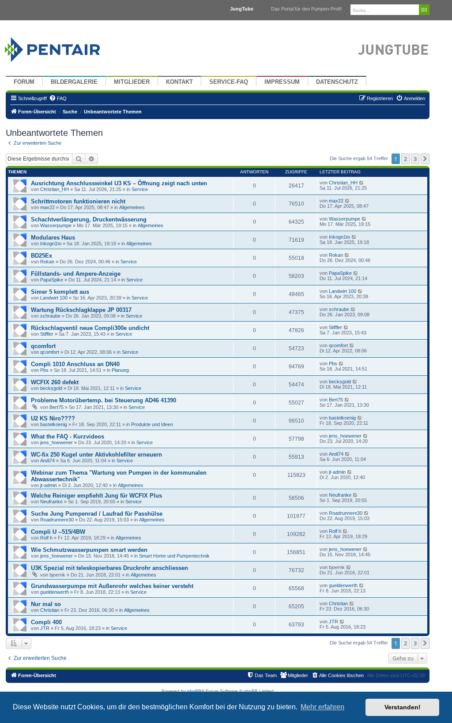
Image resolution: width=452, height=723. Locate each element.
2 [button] (405, 159)
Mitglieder (132, 82)
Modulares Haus (53, 237)
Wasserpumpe (56, 225)
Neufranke (51, 501)
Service (140, 189)
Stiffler (46, 334)
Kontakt (179, 82)
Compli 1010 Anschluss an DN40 (75, 364)
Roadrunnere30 (57, 519)
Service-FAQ (228, 82)
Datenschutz (337, 82)
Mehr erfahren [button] (322, 707)
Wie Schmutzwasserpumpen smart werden (89, 550)
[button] (425, 159)
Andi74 (47, 460)
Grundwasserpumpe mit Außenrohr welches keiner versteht (112, 586)
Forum (24, 82)
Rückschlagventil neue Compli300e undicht (90, 328)
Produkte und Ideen (152, 424)
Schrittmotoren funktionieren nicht (78, 201)
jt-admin (48, 485)
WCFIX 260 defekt (55, 382)
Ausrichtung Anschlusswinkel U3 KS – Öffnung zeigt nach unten (119, 183)
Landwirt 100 (54, 297)
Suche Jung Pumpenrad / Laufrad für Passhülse (96, 513)
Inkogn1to (50, 243)
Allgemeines (132, 207)
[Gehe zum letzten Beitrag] (362, 182)
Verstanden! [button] (402, 707)
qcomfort (43, 346)
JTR (44, 628)
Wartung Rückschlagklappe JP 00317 (81, 310)
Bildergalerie (74, 82)
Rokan (47, 261)
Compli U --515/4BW (58, 531)
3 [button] (415, 159)
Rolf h (46, 537)
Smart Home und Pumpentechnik (174, 555)
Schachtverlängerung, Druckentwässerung (89, 219)
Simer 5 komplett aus (60, 291)
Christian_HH (54, 189)
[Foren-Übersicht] (63, 47)
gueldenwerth (54, 592)
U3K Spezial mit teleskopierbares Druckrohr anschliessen (109, 568)
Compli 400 (46, 622)
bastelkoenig (53, 424)
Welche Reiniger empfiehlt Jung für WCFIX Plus (96, 495)
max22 (47, 207)
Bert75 (56, 407)
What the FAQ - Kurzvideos (67, 436)
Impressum (282, 82)
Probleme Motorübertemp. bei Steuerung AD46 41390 (103, 400)
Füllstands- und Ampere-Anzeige (76, 273)
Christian (49, 610)
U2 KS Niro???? (53, 418)
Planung (120, 370)
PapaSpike (51, 279)
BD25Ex (41, 255)
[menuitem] (58, 98)
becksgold (51, 388)
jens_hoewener (56, 442)
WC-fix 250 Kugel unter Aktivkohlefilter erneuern (96, 454)
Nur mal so (46, 604)
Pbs (44, 370)
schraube (50, 315)
